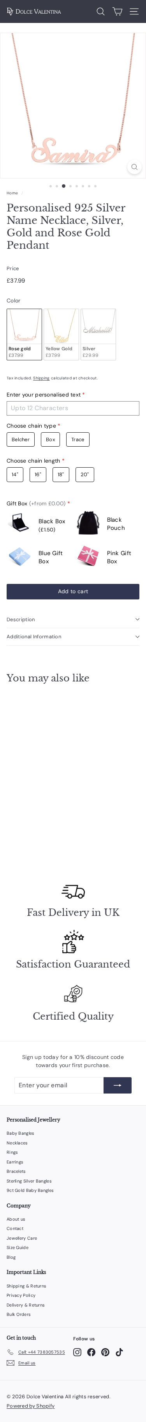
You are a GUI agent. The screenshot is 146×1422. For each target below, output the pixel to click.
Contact (15, 1228)
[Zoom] (134, 167)
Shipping (41, 378)
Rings (12, 1152)
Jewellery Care (22, 1238)
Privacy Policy (21, 1295)
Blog (11, 1257)
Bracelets (16, 1171)
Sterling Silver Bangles (29, 1181)
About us (16, 1219)
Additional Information (34, 636)
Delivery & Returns (26, 1305)
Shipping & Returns (26, 1286)
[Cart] (117, 11)
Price (13, 268)
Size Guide (17, 1247)
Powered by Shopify (31, 1406)
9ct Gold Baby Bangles (30, 1190)
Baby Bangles (21, 1133)
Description (21, 619)
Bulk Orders (19, 1314)
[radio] (24, 334)
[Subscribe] (118, 1085)
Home (12, 193)
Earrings (15, 1162)
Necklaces (17, 1143)
